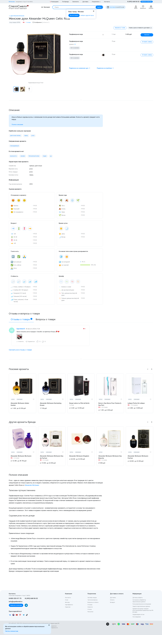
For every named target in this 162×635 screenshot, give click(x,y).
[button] (10, 89)
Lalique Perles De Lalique (136, 403)
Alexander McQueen (32, 485)
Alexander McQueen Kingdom (79, 456)
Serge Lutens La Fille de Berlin (79, 403)
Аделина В (20, 329)
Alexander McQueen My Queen (21, 456)
